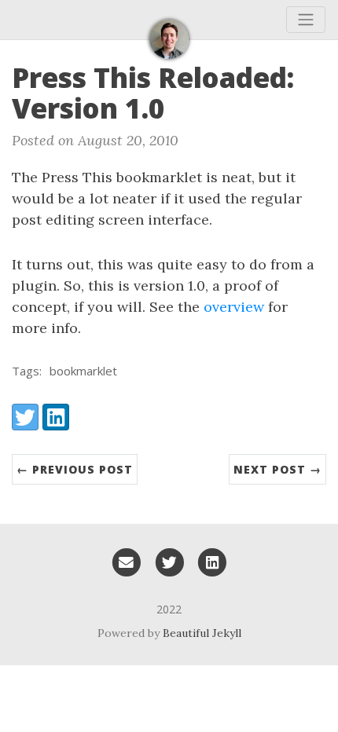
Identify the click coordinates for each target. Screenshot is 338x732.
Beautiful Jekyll (202, 633)
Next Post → (277, 469)
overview (234, 307)
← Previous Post (75, 469)
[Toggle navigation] (305, 19)
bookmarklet (83, 371)
